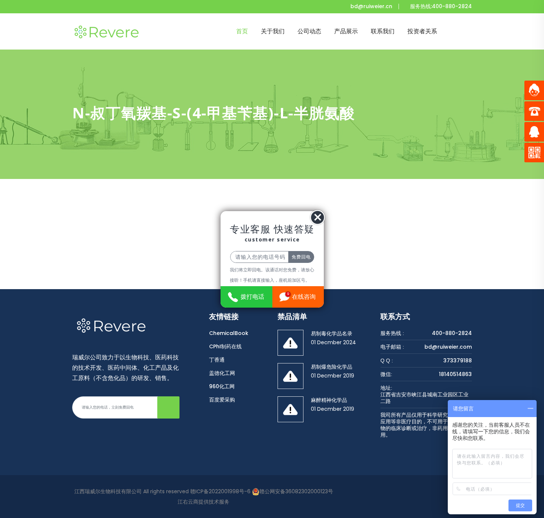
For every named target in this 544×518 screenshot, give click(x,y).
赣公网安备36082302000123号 (296, 491)
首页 (242, 31)
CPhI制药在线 (225, 346)
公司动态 (309, 31)
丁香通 (217, 359)
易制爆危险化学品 (331, 366)
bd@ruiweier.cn (371, 6)
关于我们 (273, 31)
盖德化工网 (222, 373)
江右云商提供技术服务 (203, 501)
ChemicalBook (228, 333)
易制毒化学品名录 (331, 333)
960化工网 (222, 386)
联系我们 (382, 31)
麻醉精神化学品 (329, 400)
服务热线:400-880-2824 (441, 6)
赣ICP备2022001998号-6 (220, 491)
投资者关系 (422, 31)
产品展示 (346, 31)
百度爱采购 (222, 399)
